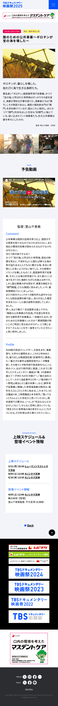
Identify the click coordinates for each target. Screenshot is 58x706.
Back (30, 525)
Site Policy (29, 689)
